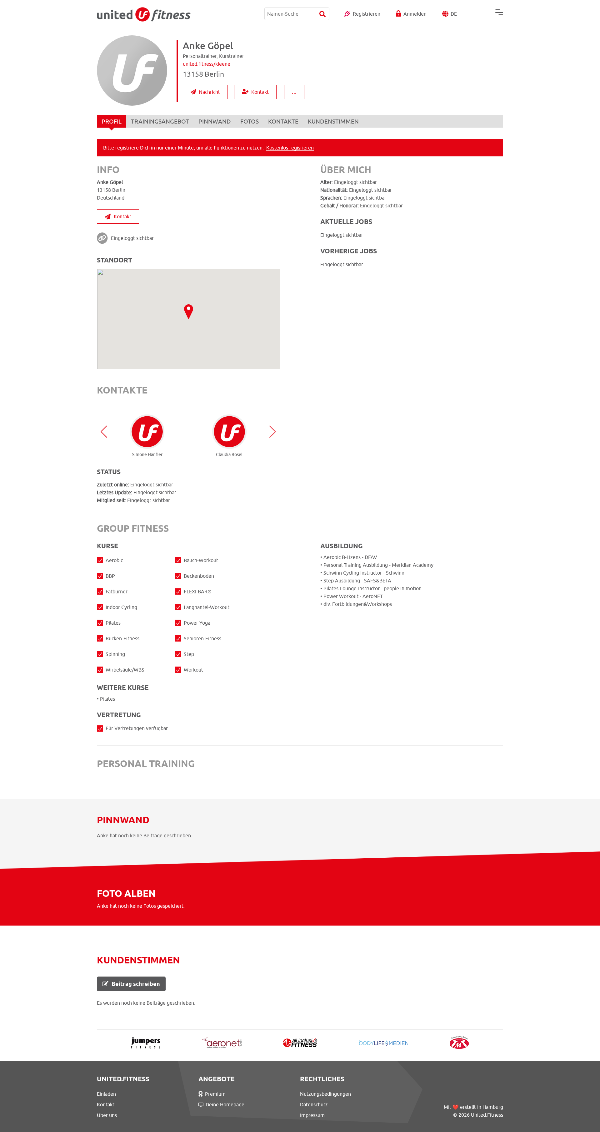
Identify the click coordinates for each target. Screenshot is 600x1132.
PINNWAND (214, 121)
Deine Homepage (225, 1104)
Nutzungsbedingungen (325, 1094)
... (294, 91)
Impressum (312, 1115)
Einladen (106, 1094)
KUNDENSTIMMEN (333, 121)
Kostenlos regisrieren (290, 147)
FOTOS (249, 121)
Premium (215, 1094)
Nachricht (209, 92)
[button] (104, 431)
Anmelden (415, 14)
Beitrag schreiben (136, 984)
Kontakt (260, 92)
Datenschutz (314, 1104)
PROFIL (112, 121)
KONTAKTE (283, 121)
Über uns (107, 1115)
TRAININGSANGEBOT (160, 121)
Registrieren (366, 14)
